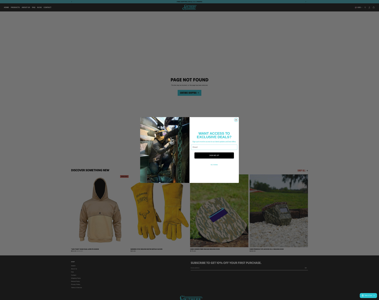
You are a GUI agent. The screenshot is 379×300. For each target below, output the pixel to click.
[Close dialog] (236, 120)
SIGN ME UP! (214, 155)
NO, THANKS (214, 165)
